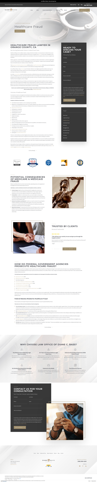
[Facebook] (82, 466)
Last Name (65, 62)
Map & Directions (13, 464)
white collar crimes (19, 147)
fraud (40, 54)
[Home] (11, 10)
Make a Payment (50, 453)
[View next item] (61, 248)
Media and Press (73, 4)
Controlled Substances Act (21, 132)
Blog (81, 4)
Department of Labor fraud (16, 107)
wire (52, 145)
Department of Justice (20, 276)
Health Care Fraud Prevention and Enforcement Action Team (28, 288)
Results (55, 453)
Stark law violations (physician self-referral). (19, 129)
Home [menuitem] (32, 10)
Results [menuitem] (65, 10)
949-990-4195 (88, 5)
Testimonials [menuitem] (73, 10)
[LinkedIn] (85, 466)
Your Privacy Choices (16, 478)
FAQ (78, 4)
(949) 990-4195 (82, 461)
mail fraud (12, 147)
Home (35, 453)
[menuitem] (73, 115)
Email (64, 71)
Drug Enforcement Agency (37, 65)
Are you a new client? (67, 75)
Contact (62, 453)
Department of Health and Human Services (19, 65)
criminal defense (17, 74)
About (38, 453)
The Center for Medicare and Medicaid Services (24, 281)
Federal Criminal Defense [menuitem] (47, 10)
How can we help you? (67, 80)
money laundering (27, 147)
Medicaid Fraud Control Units (21, 278)
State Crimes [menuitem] (58, 10)
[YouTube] (79, 466)
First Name (65, 57)
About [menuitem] (38, 10)
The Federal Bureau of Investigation (22, 285)
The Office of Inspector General (21, 290)
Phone (64, 66)
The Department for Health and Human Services (24, 283)
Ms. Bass (22, 68)
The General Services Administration (22, 286)
